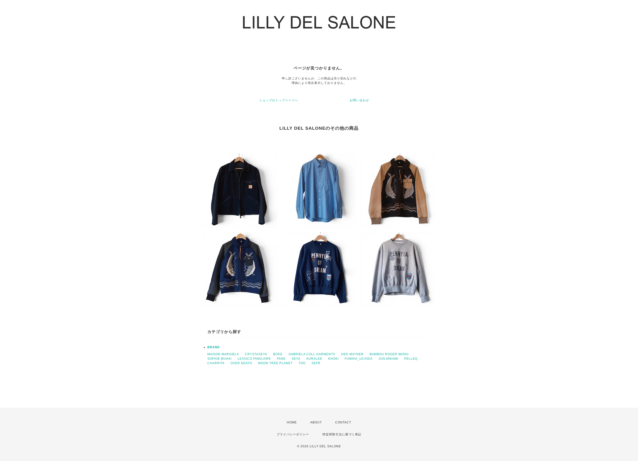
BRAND (213, 347)
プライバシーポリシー (293, 434)
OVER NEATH (241, 363)
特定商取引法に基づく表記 (341, 434)
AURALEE (314, 358)
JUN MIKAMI (388, 358)
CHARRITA (216, 363)
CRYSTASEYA (256, 354)
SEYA (296, 358)
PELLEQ (410, 358)
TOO (302, 363)
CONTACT (343, 422)
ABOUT (316, 422)
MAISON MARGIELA (223, 354)
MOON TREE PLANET (275, 363)
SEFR (316, 363)
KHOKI (333, 358)
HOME (292, 422)
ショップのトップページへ (278, 100)
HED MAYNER (352, 354)
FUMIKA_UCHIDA (359, 358)
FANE (281, 358)
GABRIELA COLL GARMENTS (312, 354)
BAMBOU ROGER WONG (389, 354)
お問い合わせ (359, 100)
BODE (278, 354)
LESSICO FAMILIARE (254, 358)
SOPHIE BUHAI (219, 358)
